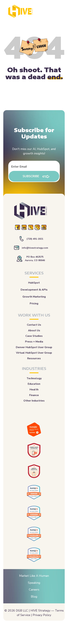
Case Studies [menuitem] (34, 336)
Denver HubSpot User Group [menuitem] (34, 347)
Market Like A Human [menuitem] (34, 576)
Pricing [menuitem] (34, 303)
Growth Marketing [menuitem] (34, 297)
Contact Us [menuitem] (34, 325)
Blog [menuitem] (34, 597)
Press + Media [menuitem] (34, 341)
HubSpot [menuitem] (34, 283)
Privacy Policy (42, 615)
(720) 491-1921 (35, 238)
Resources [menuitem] (34, 358)
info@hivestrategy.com (35, 247)
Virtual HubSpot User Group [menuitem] (34, 353)
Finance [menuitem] (34, 395)
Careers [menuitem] (34, 590)
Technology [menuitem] (34, 378)
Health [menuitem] (34, 389)
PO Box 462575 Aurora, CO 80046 (35, 258)
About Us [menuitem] (34, 330)
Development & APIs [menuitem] (34, 290)
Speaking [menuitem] (34, 583)
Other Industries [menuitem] (34, 401)
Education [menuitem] (34, 384)
